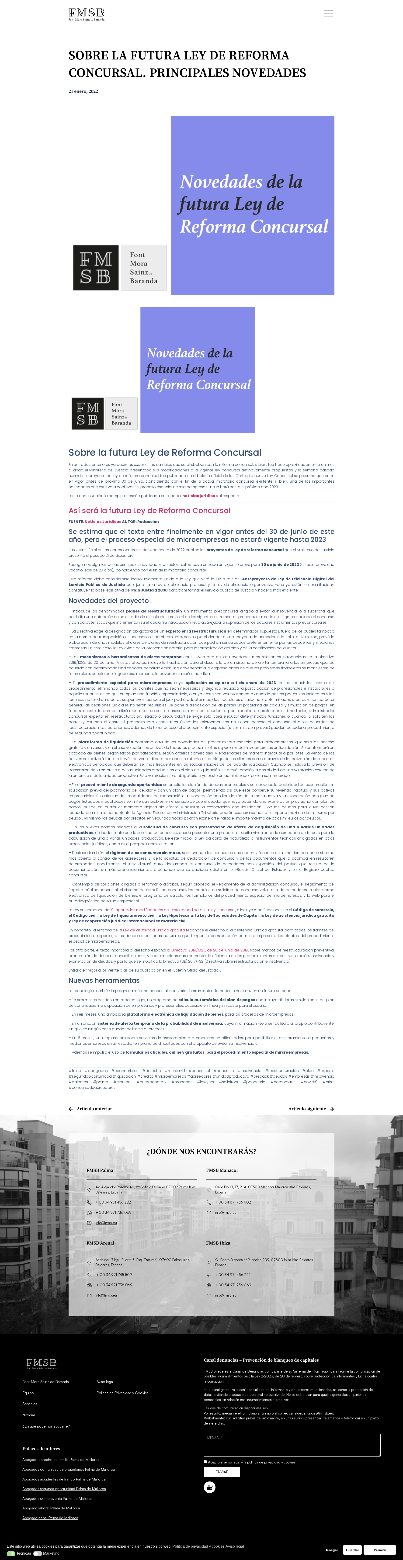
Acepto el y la (251, 1462)
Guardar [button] (352, 1550)
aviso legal (232, 1462)
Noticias (28, 1415)
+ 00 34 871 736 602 (233, 1202)
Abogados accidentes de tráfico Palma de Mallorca (64, 1479)
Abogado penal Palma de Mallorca (50, 1517)
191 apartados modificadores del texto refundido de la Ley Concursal (172, 910)
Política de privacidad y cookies (198, 1546)
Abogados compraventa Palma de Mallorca (57, 1498)
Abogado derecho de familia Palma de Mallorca (60, 1459)
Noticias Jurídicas (103, 521)
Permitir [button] (380, 1550)
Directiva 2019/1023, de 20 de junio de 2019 (209, 950)
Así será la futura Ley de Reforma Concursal (150, 510)
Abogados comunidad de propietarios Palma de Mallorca (68, 1469)
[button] (11, 1553)
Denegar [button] (331, 1550)
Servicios (29, 1403)
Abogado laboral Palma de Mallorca (51, 1508)
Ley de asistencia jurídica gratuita (154, 930)
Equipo (28, 1393)
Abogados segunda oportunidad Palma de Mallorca (64, 1488)
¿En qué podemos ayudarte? (46, 1426)
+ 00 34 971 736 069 (114, 1212)
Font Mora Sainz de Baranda (45, 1381)
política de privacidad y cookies (271, 1462)
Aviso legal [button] (235, 1546)
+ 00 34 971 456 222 (113, 1202)
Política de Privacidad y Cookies (123, 1393)
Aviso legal (105, 1381)
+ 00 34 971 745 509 (114, 1275)
